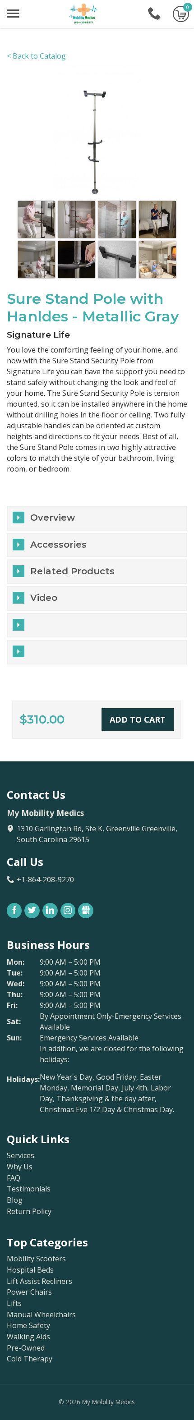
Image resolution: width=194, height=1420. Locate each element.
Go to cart (181, 14)
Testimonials (29, 1189)
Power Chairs (29, 1292)
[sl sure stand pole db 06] (76, 259)
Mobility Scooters (36, 1259)
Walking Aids (28, 1337)
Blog (15, 1200)
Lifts (14, 1303)
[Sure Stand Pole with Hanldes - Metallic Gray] (97, 129)
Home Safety (28, 1325)
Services (20, 1155)
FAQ (13, 1178)
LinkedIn (50, 910)
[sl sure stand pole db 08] (157, 259)
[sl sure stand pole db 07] (116, 259)
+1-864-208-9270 (154, 14)
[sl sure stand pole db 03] (116, 219)
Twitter (32, 910)
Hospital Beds (30, 1270)
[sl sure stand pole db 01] (36, 219)
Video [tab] (43, 597)
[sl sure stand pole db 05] (36, 259)
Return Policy (29, 1211)
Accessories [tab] (58, 544)
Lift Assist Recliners (39, 1281)
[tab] (97, 625)
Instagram (68, 910)
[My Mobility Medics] (84, 14)
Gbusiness (85, 910)
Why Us (19, 1167)
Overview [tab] (52, 517)
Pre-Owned (26, 1348)
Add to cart (138, 719)
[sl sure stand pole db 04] (157, 219)
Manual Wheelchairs (41, 1314)
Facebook (14, 910)
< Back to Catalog (36, 56)
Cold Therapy (29, 1359)
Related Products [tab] (72, 571)
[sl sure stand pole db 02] (76, 219)
